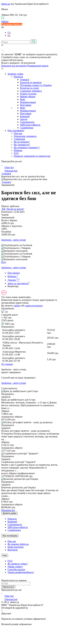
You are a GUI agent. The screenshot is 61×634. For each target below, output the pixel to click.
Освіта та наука (28, 93)
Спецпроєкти (27, 122)
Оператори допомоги (25, 136)
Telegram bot (10, 170)
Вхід (3, 262)
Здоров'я (24, 79)
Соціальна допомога (31, 91)
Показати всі (8, 510)
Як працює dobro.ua (18, 544)
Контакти (13, 549)
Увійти (4, 21)
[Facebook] (1, 592)
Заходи (23, 119)
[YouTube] (2, 592)
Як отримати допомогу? (27, 147)
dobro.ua (5, 4)
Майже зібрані (27, 96)
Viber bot (9, 167)
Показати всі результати (14, 65)
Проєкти (18, 76)
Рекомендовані (28, 102)
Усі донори (7, 364)
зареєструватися (34, 305)
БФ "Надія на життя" (12, 209)
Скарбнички (26, 127)
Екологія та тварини (31, 82)
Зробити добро (15, 74)
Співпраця (19, 139)
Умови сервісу (15, 566)
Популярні (25, 105)
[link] (30, 245)
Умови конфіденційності (21, 572)
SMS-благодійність (30, 124)
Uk (9, 32)
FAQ (16, 153)
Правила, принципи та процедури (32, 156)
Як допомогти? (22, 144)
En (9, 35)
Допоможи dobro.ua (11, 24)
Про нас (18, 133)
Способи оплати (16, 569)
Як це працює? (22, 141)
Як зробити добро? (18, 563)
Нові (22, 99)
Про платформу (16, 130)
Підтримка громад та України (36, 85)
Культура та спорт (29, 88)
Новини (18, 150)
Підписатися (8, 587)
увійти (16, 305)
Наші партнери (16, 547)
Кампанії (25, 116)
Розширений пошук (37, 65)
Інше (5, 555)
